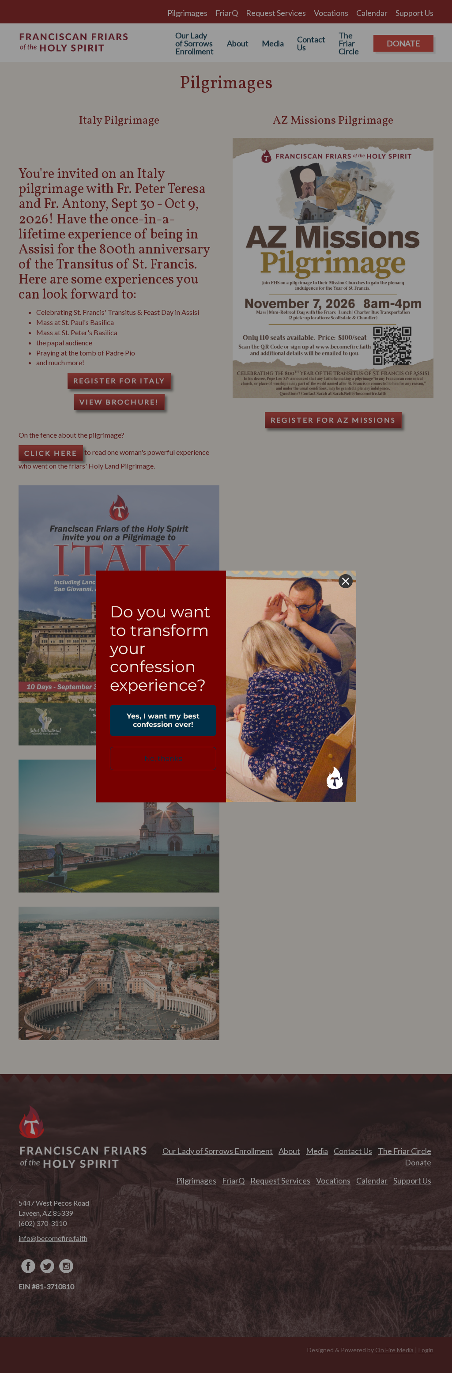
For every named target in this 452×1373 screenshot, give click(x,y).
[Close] (345, 581)
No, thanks (163, 758)
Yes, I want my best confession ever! (163, 720)
